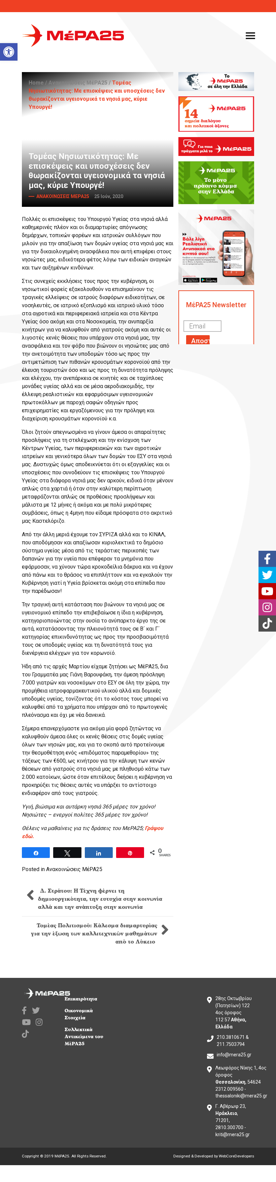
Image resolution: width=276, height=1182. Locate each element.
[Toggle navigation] (250, 36)
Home (36, 82)
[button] (9, 52)
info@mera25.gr (234, 1054)
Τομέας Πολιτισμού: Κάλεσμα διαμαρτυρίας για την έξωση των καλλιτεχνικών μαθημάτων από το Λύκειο (94, 934)
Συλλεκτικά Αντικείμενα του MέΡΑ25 (84, 1036)
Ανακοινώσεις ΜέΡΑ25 (77, 82)
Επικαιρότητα (81, 998)
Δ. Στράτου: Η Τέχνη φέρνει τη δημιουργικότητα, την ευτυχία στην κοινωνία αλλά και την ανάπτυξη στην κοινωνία (100, 899)
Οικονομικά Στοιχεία (79, 1014)
